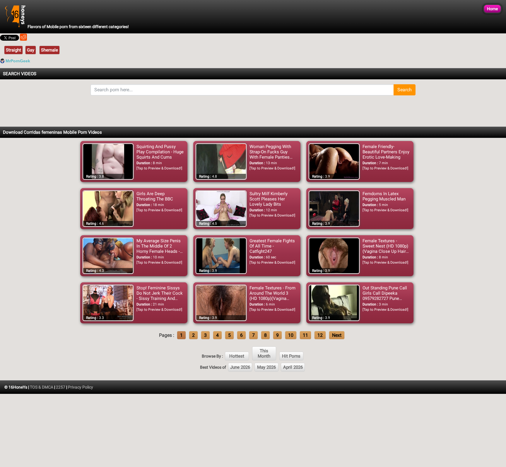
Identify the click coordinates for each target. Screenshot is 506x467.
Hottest (236, 356)
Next (336, 335)
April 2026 (293, 367)
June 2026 (240, 367)
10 (290, 335)
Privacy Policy (80, 387)
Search (404, 89)
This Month (264, 353)
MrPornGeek (18, 61)
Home (492, 8)
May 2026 (266, 367)
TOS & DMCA (41, 387)
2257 (60, 387)
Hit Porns (291, 356)
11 (305, 335)
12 (320, 335)
